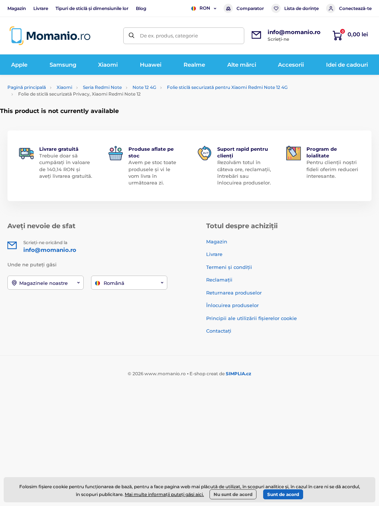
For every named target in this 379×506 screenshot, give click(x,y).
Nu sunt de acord (233, 494)
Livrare (40, 8)
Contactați (218, 331)
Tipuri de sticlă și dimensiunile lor (92, 8)
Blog (141, 8)
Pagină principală (26, 87)
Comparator (250, 8)
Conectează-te (355, 8)
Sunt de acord (283, 494)
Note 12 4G (144, 87)
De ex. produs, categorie (169, 36)
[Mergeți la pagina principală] (50, 36)
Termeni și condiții (229, 267)
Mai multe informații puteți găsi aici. (164, 494)
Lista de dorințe (301, 8)
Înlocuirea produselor (232, 305)
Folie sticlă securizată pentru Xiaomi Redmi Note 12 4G (227, 87)
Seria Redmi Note (102, 87)
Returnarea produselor (234, 293)
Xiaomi (64, 87)
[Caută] (131, 35)
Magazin (16, 8)
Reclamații (219, 280)
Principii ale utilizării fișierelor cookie (251, 318)
